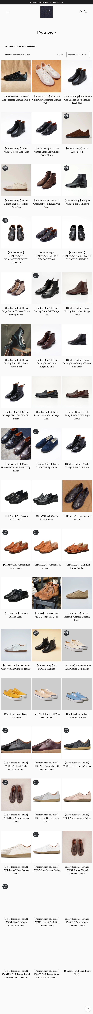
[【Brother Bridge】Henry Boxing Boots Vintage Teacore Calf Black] (77, 340)
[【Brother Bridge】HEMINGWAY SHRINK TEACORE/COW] (46, 232)
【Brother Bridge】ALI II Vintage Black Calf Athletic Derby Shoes (46, 151)
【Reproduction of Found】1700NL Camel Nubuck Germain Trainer (16, 922)
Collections (16, 54)
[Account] (81, 12)
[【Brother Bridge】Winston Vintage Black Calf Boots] (77, 444)
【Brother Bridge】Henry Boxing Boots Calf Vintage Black (46, 311)
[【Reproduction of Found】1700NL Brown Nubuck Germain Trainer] (77, 847)
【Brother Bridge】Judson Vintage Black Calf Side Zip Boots (16, 415)
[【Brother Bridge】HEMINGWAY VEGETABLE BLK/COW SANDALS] (77, 232)
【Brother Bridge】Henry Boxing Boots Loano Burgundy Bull (46, 363)
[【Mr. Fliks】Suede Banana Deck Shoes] (16, 694)
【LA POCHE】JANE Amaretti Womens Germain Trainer (77, 616)
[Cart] (86, 12)
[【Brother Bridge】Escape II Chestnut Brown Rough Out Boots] (46, 180)
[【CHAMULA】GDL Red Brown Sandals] (77, 545)
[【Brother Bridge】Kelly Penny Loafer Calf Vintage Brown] (77, 392)
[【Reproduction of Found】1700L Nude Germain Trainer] (77, 794)
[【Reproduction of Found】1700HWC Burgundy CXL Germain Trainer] (46, 742)
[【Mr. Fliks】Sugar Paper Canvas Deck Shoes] (77, 694)
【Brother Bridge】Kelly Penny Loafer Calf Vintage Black (46, 415)
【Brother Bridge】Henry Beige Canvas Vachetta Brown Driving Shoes (16, 311)
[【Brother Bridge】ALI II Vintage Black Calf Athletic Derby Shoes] (46, 128)
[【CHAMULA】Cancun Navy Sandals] (77, 496)
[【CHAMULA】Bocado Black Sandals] (16, 496)
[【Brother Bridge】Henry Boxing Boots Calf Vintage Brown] (77, 288)
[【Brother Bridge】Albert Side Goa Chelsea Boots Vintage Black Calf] (77, 76)
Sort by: (60, 54)
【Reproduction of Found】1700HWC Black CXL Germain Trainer (16, 766)
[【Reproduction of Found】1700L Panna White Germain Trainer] (16, 847)
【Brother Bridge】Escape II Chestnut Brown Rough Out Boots (46, 203)
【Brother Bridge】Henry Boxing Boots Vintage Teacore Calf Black (77, 363)
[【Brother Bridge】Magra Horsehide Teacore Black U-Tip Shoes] (16, 444)
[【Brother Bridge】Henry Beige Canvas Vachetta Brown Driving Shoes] (16, 288)
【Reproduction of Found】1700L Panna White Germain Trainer (16, 870)
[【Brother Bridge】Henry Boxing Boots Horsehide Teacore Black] (16, 340)
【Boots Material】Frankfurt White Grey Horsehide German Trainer (46, 99)
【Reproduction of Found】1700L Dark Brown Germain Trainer (15, 818)
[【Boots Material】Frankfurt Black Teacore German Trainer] (16, 76)
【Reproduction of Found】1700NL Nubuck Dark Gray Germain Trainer (46, 922)
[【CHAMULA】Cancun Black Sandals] (46, 496)
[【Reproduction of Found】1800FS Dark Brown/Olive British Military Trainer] (46, 951)
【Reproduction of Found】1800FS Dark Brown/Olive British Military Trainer (46, 974)
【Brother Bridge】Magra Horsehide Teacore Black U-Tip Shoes (16, 467)
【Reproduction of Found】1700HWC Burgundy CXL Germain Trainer (46, 766)
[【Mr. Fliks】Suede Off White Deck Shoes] (46, 694)
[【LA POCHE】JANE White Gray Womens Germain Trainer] (16, 645)
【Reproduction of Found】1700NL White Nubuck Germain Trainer (77, 922)
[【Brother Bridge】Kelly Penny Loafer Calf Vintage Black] (46, 392)
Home (7, 54)
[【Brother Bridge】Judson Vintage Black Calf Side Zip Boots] (16, 392)
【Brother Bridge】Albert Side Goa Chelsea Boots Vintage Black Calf (77, 99)
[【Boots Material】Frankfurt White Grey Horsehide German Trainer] (46, 76)
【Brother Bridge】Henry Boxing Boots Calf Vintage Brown (77, 311)
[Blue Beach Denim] (46, 12)
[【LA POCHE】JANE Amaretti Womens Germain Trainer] (77, 593)
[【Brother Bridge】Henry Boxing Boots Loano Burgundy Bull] (46, 340)
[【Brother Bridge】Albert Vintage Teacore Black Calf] (16, 128)
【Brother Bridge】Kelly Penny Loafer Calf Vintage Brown (77, 415)
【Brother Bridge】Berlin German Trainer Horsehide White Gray (16, 203)
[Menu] (7, 11)
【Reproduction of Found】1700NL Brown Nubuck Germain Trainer (77, 870)
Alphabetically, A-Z (76, 54)
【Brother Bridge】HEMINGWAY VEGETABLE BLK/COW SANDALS (77, 256)
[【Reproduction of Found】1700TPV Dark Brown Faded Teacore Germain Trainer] (16, 951)
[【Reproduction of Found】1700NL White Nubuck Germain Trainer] (77, 899)
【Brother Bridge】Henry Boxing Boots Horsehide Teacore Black (16, 363)
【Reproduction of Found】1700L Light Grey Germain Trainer (46, 818)
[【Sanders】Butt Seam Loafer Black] (77, 951)
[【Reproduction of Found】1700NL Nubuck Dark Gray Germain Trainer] (46, 899)
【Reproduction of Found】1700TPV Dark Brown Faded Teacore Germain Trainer (16, 974)
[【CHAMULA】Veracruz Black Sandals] (16, 593)
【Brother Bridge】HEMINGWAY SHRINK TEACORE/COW (46, 256)
